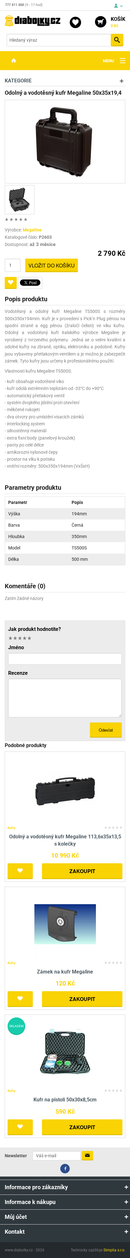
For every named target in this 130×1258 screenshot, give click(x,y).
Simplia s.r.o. (114, 1250)
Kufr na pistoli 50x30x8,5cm (65, 1100)
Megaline (32, 229)
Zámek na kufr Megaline (65, 972)
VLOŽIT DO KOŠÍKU (51, 265)
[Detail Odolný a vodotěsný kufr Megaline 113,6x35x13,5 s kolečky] (65, 789)
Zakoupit (82, 871)
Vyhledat (117, 40)
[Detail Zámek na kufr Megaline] (65, 924)
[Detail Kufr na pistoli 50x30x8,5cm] (65, 1052)
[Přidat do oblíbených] (11, 283)
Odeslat (106, 730)
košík (118, 22)
